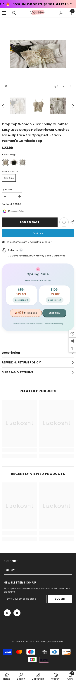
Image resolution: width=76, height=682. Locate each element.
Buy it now (38, 233)
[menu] (4, 13)
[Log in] (61, 13)
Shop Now (54, 312)
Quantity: (7, 189)
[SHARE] (71, 222)
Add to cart (30, 222)
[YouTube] (16, 612)
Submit (60, 599)
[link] (19, 450)
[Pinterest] (7, 612)
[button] (64, 86)
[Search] (14, 13)
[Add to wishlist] (64, 222)
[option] (38, 54)
